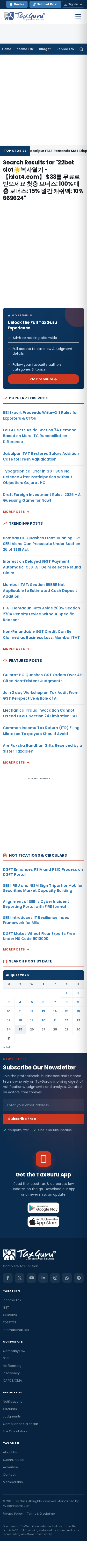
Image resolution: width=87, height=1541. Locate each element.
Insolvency (11, 1373)
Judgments (12, 1416)
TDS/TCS (9, 1322)
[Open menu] (78, 16)
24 (9, 1029)
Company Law (14, 1351)
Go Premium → (43, 379)
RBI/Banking (12, 1365)
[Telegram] (79, 1278)
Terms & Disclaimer (41, 1514)
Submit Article (13, 1459)
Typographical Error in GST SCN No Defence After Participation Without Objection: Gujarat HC (37, 477)
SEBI (6, 1358)
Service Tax (65, 49)
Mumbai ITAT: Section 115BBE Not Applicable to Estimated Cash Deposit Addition (40, 590)
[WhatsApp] (67, 1278)
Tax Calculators (15, 1431)
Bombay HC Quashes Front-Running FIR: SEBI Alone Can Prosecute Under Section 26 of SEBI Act (41, 543)
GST (6, 1307)
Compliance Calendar (20, 1424)
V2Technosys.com (16, 1506)
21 (55, 1020)
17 (8, 1020)
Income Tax (24, 49)
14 (55, 1011)
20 (43, 1020)
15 (66, 1011)
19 (32, 1020)
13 (43, 1011)
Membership (13, 1482)
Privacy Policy (13, 1514)
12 (32, 1011)
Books (19, 4)
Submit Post (47, 4)
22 (67, 1020)
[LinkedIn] (43, 1278)
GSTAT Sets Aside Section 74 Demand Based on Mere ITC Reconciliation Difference (40, 435)
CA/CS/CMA (12, 1380)
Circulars (10, 1409)
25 (20, 1029)
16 (78, 1011)
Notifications (12, 1401)
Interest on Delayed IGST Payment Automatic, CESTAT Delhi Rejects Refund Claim (42, 567)
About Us (10, 1452)
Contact (9, 1474)
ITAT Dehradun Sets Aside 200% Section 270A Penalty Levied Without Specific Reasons (41, 614)
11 (20, 1011)
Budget (45, 49)
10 (8, 1011)
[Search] (81, 49)
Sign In (73, 4)
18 (20, 1020)
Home (6, 49)
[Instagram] (55, 1278)
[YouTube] (31, 1278)
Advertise (10, 1467)
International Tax (16, 1329)
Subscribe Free (22, 1118)
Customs (10, 1315)
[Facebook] (8, 1278)
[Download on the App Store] (43, 1221)
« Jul (6, 1047)
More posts (14, 511)
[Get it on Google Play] (43, 1207)
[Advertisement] (43, 100)
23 (78, 1020)
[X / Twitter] (19, 1278)
